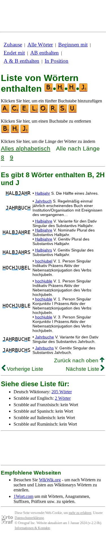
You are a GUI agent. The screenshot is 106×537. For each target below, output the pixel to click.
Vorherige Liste (24, 369)
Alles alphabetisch (25, 148)
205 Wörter (61, 391)
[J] (25, 131)
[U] (73, 111)
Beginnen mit (73, 45)
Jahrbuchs (44, 348)
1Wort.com (23, 496)
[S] (63, 111)
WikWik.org (50, 479)
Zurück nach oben (77, 360)
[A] (5, 111)
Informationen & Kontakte (32, 528)
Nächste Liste (83, 369)
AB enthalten (44, 53)
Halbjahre (43, 221)
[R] (54, 111)
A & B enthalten (21, 61)
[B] (5, 131)
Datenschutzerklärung (29, 518)
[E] (25, 111)
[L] (34, 111)
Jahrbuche (44, 337)
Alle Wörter (40, 45)
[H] (15, 131)
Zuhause (13, 45)
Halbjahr (42, 193)
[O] (44, 111)
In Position (56, 61)
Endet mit (14, 53)
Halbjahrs (43, 250)
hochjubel (43, 261)
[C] (15, 111)
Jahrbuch (43, 201)
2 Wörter (63, 398)
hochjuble (43, 281)
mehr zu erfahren (80, 513)
